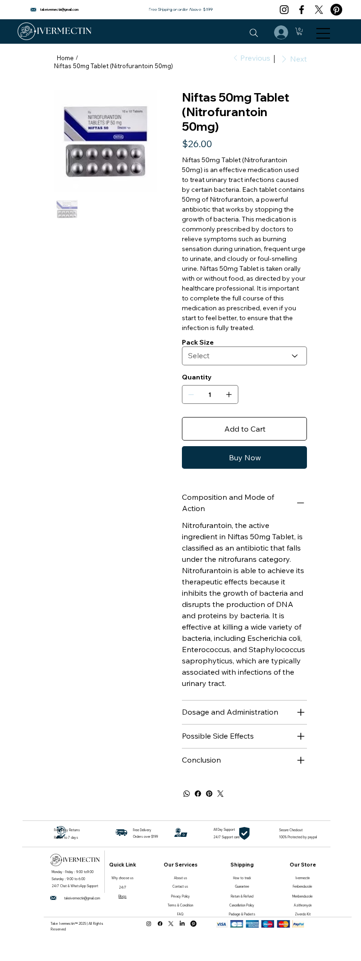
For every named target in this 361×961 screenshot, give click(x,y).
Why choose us (122, 878)
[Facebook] (301, 10)
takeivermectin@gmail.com (59, 10)
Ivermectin (303, 878)
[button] (299, 31)
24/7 (122, 887)
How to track (242, 878)
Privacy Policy (180, 896)
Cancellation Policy (241, 905)
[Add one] (229, 394)
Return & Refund (242, 896)
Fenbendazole (302, 886)
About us (180, 878)
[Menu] (323, 33)
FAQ (180, 914)
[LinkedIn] (182, 924)
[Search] (254, 33)
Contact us (180, 886)
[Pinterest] (336, 10)
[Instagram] (284, 10)
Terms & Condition (180, 905)
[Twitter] (220, 793)
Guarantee (242, 886)
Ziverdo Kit (303, 914)
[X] (319, 10)
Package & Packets (242, 914)
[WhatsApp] (186, 793)
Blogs (122, 896)
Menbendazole (302, 896)
